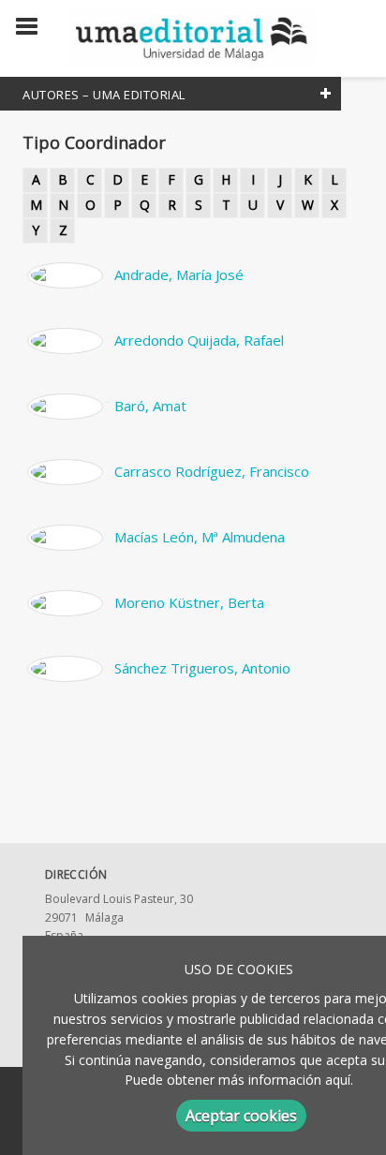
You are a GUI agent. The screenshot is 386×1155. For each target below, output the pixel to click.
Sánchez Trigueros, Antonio (202, 668)
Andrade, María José (179, 274)
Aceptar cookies (241, 1115)
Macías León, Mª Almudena (199, 536)
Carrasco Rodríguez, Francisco (211, 471)
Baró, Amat (150, 405)
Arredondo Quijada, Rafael (199, 340)
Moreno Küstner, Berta (189, 602)
